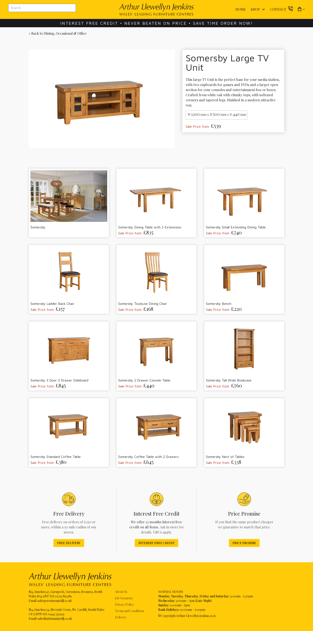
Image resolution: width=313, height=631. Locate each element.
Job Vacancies (124, 598)
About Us (121, 592)
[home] (156, 9)
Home (240, 9)
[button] (257, 9)
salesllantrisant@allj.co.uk (54, 619)
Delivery (120, 617)
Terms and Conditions (129, 611)
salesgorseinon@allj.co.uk (54, 601)
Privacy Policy (124, 604)
